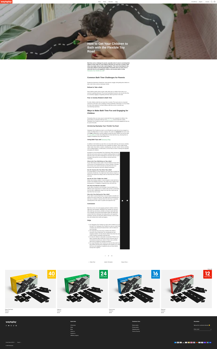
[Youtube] (8, 325)
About (104, 1)
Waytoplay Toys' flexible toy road (95, 70)
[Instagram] (11, 325)
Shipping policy (135, 329)
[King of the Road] (30, 289)
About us (72, 331)
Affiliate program (74, 335)
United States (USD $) (10, 342)
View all (210, 269)
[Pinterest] (16, 325)
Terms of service (136, 331)
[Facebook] (6, 325)
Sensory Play (106, 139)
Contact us (72, 333)
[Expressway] (134, 289)
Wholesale (73, 325)
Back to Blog (108, 262)
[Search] (211, 2)
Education (111, 1)
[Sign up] (210, 329)
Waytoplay (11, 345)
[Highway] (82, 289)
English (200, 1)
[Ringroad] (186, 289)
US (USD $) (194, 1)
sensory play (110, 119)
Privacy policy (135, 327)
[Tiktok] (13, 325)
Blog (117, 1)
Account (207, 1)
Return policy (135, 325)
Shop (99, 1)
